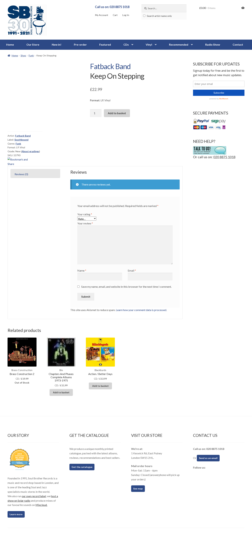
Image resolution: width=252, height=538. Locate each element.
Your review (85, 223)
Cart (115, 15)
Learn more (16, 514)
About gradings (30, 151)
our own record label (34, 496)
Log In (125, 15)
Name (81, 270)
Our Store (32, 44)
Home (10, 44)
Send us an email (208, 458)
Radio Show (212, 44)
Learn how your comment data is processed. (141, 310)
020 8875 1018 (224, 157)
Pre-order (80, 44)
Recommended (178, 44)
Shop (23, 55)
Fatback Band (110, 66)
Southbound (21, 139)
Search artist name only (159, 15)
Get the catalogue (81, 466)
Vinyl (149, 44)
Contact (238, 44)
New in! (56, 44)
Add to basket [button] (61, 392)
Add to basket (117, 113)
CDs (126, 44)
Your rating (84, 214)
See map (138, 488)
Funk (31, 55)
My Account (101, 15)
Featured (105, 44)
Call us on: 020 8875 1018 (112, 7)
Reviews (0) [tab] (21, 174)
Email (132, 270)
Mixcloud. (41, 504)
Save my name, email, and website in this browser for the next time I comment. (126, 286)
